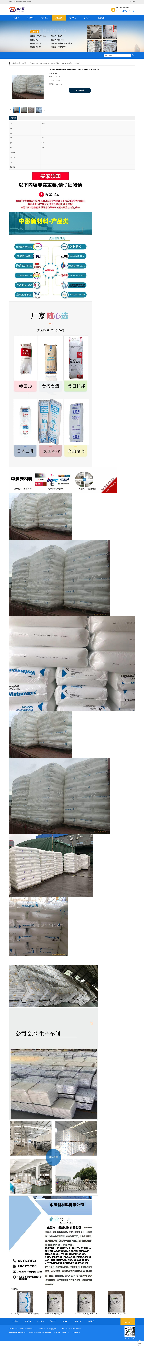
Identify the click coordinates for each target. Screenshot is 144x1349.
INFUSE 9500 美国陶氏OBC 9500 (86, 1314)
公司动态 (44, 18)
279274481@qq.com (50, 1329)
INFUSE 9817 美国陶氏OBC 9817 (116, 1314)
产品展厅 (58, 18)
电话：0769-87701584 (27, 1329)
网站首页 (25, 63)
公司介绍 (30, 18)
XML (49, 1332)
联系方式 (87, 18)
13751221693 (125, 11)
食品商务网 (76, 1332)
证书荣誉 (72, 18)
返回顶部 (128, 1322)
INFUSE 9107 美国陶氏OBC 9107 (55, 1314)
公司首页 (16, 18)
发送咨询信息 (79, 90)
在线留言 (101, 18)
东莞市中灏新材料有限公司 (17, 1332)
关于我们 (132, 2)
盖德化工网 (65, 1332)
